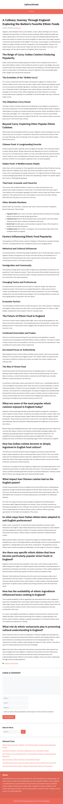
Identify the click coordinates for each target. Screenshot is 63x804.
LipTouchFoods (31, 4)
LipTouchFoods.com (29, 801)
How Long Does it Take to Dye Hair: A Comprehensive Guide (20, 759)
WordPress (46, 801)
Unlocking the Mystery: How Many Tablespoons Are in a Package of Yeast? (25, 751)
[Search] (23, 732)
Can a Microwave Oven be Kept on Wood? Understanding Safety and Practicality (27, 766)
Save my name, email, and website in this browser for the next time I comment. (29, 712)
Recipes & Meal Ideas (11, 663)
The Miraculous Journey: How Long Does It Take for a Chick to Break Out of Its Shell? (29, 763)
